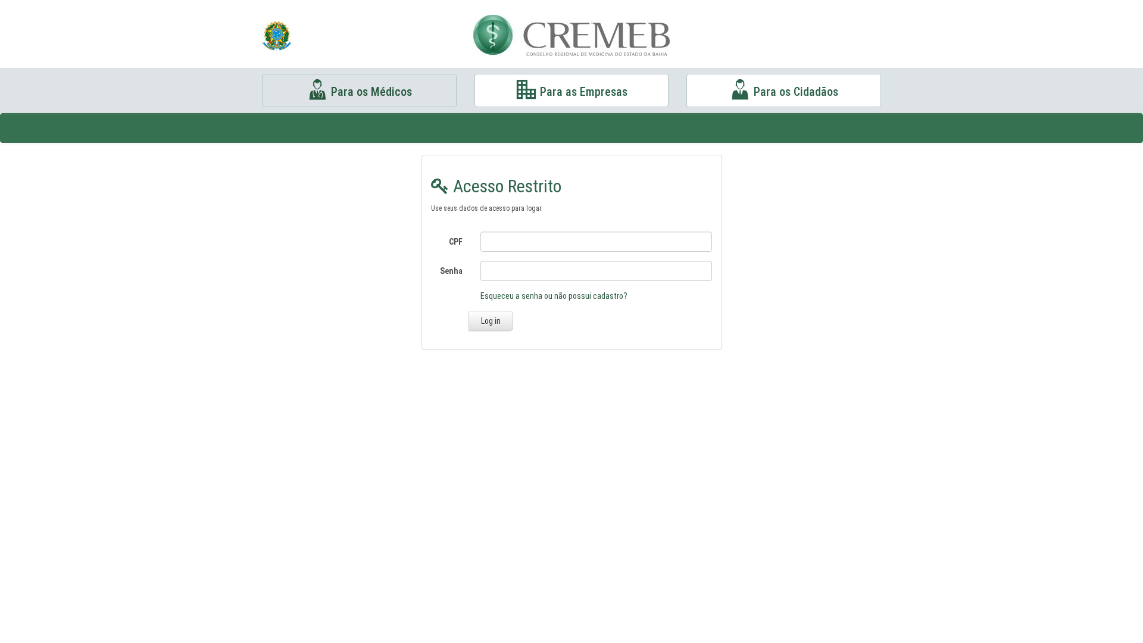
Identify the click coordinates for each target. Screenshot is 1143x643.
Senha (451, 271)
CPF (456, 241)
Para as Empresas (582, 92)
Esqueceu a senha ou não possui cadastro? (553, 296)
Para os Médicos (370, 92)
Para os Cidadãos (794, 92)
